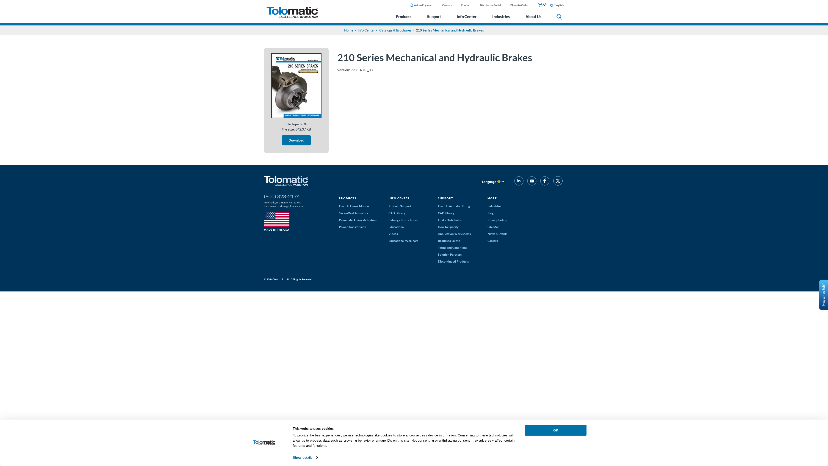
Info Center (467, 16)
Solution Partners (450, 254)
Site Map (493, 227)
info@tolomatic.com (292, 206)
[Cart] (540, 5)
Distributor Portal (490, 5)
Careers (447, 5)
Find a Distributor (450, 220)
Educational (397, 227)
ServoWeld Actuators (353, 213)
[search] (559, 17)
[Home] (292, 17)
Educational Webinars (403, 240)
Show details (302, 457)
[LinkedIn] (519, 181)
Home (348, 30)
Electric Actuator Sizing (454, 206)
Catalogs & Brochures (395, 30)
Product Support (400, 206)
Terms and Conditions (452, 247)
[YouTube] (532, 181)
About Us (533, 16)
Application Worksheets (454, 234)
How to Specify (448, 227)
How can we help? (823, 295)
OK (555, 430)
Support (434, 16)
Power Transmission (352, 227)
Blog (491, 213)
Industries (501, 16)
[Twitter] (558, 181)
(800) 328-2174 (282, 196)
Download (296, 140)
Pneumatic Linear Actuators (357, 220)
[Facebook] (545, 181)
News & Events (497, 234)
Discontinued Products (453, 261)
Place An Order (519, 5)
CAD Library (397, 213)
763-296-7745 (272, 206)
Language (489, 181)
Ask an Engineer (423, 5)
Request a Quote (449, 240)
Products (403, 16)
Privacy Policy (497, 220)
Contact (465, 5)
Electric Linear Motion (354, 206)
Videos (393, 234)
